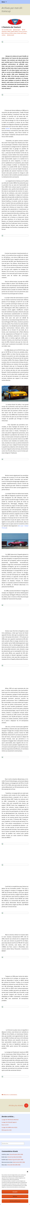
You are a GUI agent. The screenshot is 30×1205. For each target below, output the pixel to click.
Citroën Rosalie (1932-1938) (16, 1154)
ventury (4, 35)
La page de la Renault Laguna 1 (9, 1122)
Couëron (20, 31)
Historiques (17, 29)
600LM (16, 31)
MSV (3, 33)
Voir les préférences (15, 1201)
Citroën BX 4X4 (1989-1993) (13, 1165)
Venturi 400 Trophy (21, 33)
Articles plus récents (18, 1105)
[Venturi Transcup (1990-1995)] (15, 541)
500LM (12, 31)
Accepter (15, 1192)
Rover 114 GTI (5, 1125)
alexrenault (11, 35)
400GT (8, 31)
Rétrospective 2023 (7, 1130)
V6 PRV (10, 33)
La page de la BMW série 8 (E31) (9, 1127)
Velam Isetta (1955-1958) (19, 1162)
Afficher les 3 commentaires (10, 1094)
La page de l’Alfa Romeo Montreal (10, 1119)
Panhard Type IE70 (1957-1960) (15, 1159)
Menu (3, 2)
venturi (15, 33)
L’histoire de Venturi (11, 27)
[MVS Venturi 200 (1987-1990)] (15, 393)
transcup (6, 33)
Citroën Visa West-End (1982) (14, 1157)
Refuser (15, 1196)
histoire (25, 31)
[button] (27, 1172)
